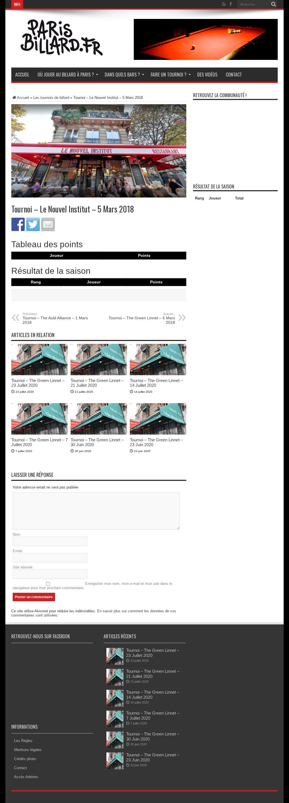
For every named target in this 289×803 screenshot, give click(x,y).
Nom (16, 534)
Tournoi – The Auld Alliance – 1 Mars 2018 (55, 318)
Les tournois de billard (51, 98)
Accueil (22, 74)
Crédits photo (25, 759)
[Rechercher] (273, 4)
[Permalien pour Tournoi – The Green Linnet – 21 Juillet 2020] (99, 374)
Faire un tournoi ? (169, 74)
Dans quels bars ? (122, 74)
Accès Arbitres (26, 777)
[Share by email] (48, 224)
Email (17, 551)
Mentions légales (28, 750)
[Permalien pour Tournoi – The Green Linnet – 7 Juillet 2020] (39, 433)
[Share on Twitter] (33, 224)
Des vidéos (207, 74)
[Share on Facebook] (18, 224)
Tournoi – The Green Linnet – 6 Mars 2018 (142, 318)
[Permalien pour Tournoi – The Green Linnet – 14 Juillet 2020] (158, 374)
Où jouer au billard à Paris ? (66, 74)
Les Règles (23, 741)
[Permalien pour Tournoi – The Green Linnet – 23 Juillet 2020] (39, 374)
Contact (234, 74)
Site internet (22, 567)
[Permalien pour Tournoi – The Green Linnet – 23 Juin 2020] (158, 433)
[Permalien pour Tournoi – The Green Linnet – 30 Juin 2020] (99, 433)
